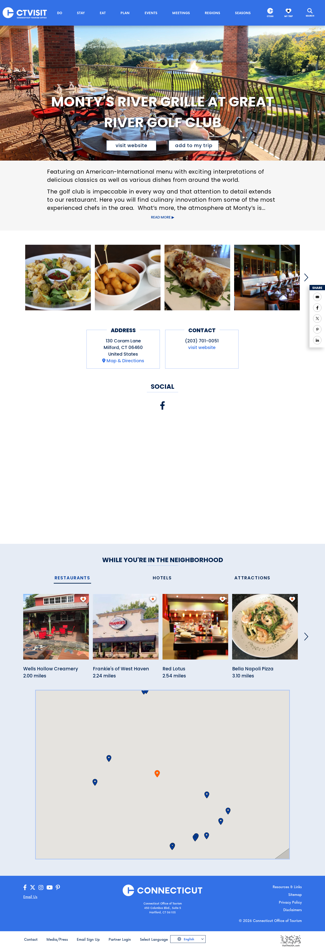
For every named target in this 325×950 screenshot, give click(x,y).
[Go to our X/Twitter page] (32, 887)
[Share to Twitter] (317, 318)
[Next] (306, 277)
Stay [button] (81, 12)
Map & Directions (125, 361)
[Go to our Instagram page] (40, 887)
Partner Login (120, 939)
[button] (108, 758)
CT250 (270, 16)
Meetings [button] (181, 12)
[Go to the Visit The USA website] (290, 940)
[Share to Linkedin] (317, 340)
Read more (161, 217)
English (188, 939)
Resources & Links (287, 886)
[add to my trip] (83, 599)
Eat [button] (103, 12)
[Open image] (58, 277)
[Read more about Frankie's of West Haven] (126, 629)
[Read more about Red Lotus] (195, 629)
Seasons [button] (243, 12)
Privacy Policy (290, 902)
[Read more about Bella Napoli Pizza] (265, 629)
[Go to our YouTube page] (49, 887)
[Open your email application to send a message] (317, 297)
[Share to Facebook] (317, 307)
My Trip (288, 16)
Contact (31, 939)
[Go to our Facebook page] (25, 887)
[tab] (72, 578)
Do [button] (59, 12)
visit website (131, 145)
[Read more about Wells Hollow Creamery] (56, 629)
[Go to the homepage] (25, 12)
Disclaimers (292, 909)
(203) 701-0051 (202, 341)
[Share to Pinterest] (317, 329)
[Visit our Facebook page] (162, 405)
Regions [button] (212, 12)
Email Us (30, 896)
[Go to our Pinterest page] (58, 887)
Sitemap (295, 894)
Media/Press (57, 939)
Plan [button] (125, 12)
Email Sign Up (88, 939)
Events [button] (151, 12)
